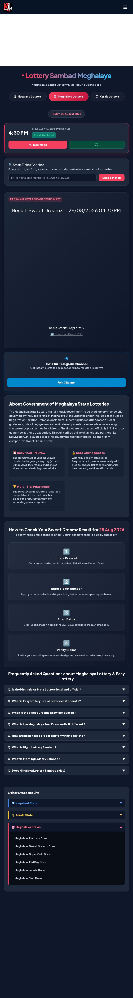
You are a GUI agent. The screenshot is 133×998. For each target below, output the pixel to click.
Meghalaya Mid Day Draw (31, 862)
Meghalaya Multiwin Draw (31, 838)
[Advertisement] (66, 40)
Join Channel (66, 382)
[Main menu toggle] (125, 7)
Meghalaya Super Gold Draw (33, 854)
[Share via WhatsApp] (97, 145)
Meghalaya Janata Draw (30, 870)
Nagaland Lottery (30, 96)
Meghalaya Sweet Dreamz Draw (35, 846)
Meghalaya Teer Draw (28, 878)
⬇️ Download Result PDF (66, 334)
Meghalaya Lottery (70, 96)
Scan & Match (111, 177)
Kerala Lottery (109, 96)
